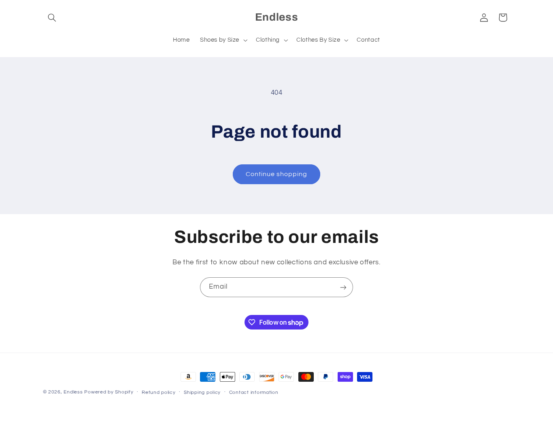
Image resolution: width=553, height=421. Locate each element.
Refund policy (159, 392)
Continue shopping (277, 174)
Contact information (254, 392)
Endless (73, 392)
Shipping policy (202, 392)
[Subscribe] (343, 287)
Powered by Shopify (108, 392)
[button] (52, 17)
